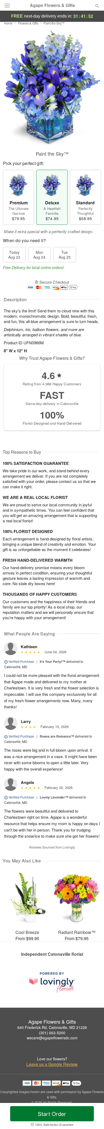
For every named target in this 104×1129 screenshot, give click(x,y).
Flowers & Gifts (28, 23)
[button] (93, 1117)
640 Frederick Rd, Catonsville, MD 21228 (52, 1027)
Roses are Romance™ (57, 736)
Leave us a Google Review (52, 1064)
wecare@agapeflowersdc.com (52, 1037)
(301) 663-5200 (52, 1032)
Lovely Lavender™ (54, 797)
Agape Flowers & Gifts (52, 5)
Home (8, 23)
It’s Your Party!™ (52, 661)
